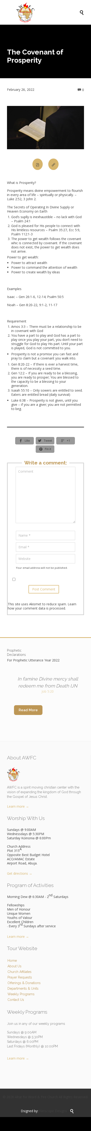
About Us (14, 966)
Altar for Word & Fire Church (36, 1097)
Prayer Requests (19, 977)
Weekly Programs (21, 994)
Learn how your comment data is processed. (42, 606)
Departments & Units (22, 988)
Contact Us (15, 1000)
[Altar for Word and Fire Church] (47, 12)
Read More (28, 710)
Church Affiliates (19, 972)
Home (12, 960)
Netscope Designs (53, 1111)
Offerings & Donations (24, 983)
